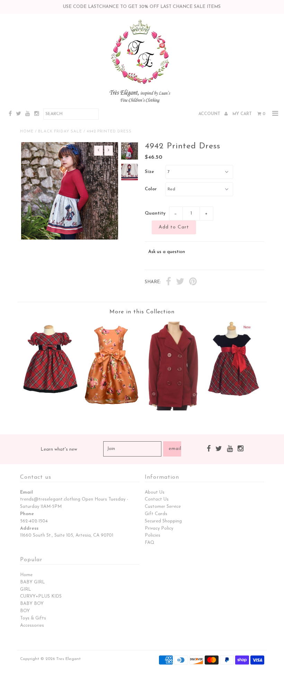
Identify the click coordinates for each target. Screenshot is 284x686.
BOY (25, 611)
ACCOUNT (210, 114)
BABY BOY (32, 603)
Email (26, 492)
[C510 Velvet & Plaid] (234, 395)
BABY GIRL (32, 582)
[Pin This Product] (193, 282)
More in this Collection (142, 312)
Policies (152, 535)
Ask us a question (166, 252)
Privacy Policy (159, 528)
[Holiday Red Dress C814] (51, 395)
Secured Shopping (163, 521)
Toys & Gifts (33, 618)
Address (29, 528)
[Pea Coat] (172, 409)
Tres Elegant (68, 659)
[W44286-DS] (111, 408)
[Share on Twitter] (180, 282)
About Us (155, 492)
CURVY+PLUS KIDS (41, 596)
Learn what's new (59, 449)
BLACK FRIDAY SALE (60, 131)
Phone (27, 514)
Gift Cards (156, 514)
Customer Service (163, 506)
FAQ (149, 542)
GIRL (25, 589)
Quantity (155, 213)
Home (27, 131)
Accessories (32, 625)
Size (149, 172)
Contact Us (157, 499)
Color (151, 189)
